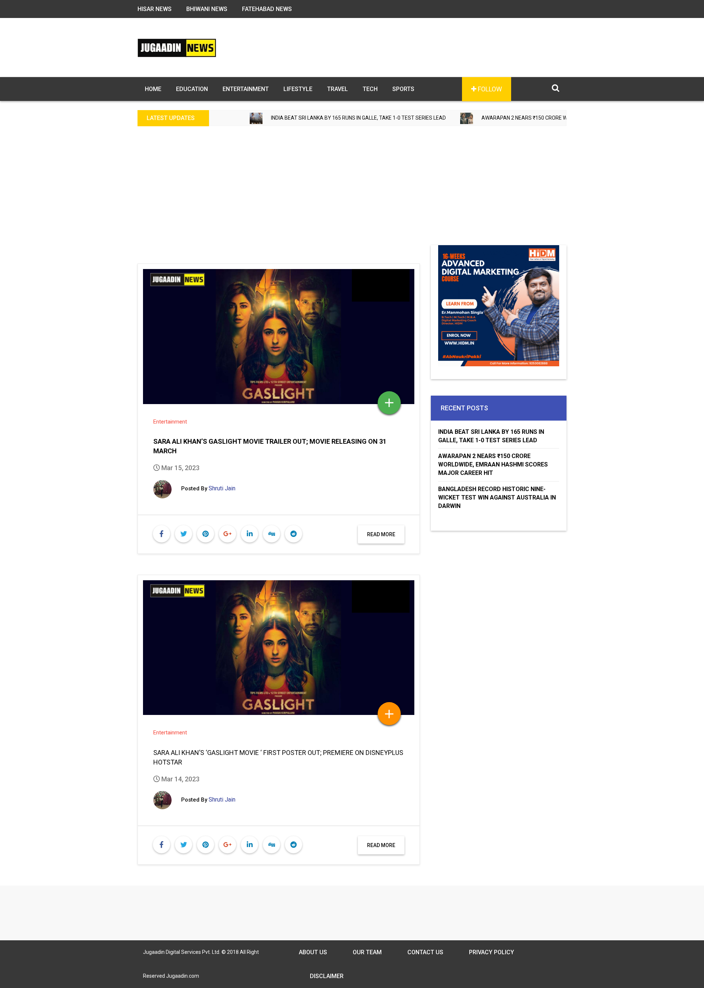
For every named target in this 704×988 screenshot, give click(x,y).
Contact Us (425, 952)
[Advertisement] (352, 190)
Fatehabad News (267, 9)
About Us (313, 952)
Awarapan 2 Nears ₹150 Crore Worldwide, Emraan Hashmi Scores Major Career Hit (559, 118)
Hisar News (155, 9)
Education (192, 89)
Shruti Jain (222, 488)
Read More (381, 534)
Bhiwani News (206, 9)
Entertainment (246, 89)
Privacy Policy (491, 952)
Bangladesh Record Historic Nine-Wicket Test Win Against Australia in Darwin (497, 497)
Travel (337, 89)
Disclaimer (327, 976)
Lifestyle (297, 89)
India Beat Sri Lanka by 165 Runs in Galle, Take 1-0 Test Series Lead (324, 118)
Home (153, 89)
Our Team (367, 952)
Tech (370, 89)
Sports (403, 89)
